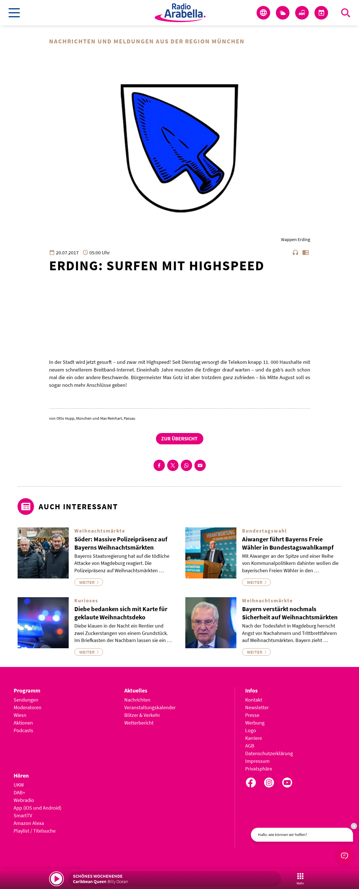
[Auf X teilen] (173, 465)
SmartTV (23, 815)
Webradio (24, 800)
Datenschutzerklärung (269, 753)
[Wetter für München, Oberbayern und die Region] (282, 13)
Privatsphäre (258, 768)
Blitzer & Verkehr (142, 715)
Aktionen (23, 722)
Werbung (254, 722)
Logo (250, 730)
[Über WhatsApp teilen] (186, 465)
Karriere (253, 738)
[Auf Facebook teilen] (159, 465)
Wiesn (20, 715)
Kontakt (253, 699)
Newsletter (257, 707)
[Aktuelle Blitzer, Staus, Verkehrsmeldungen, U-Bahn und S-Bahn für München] (302, 13)
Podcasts (23, 730)
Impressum (257, 761)
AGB (249, 745)
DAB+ (19, 792)
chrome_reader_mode (305, 252)
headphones (295, 252)
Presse (252, 715)
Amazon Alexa (29, 823)
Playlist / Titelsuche (35, 830)
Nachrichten (137, 699)
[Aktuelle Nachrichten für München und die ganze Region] (263, 13)
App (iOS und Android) (37, 807)
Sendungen (26, 699)
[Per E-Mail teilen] (200, 465)
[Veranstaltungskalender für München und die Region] (321, 13)
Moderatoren (27, 707)
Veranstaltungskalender (150, 707)
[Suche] (346, 13)
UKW (19, 785)
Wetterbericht (139, 722)
